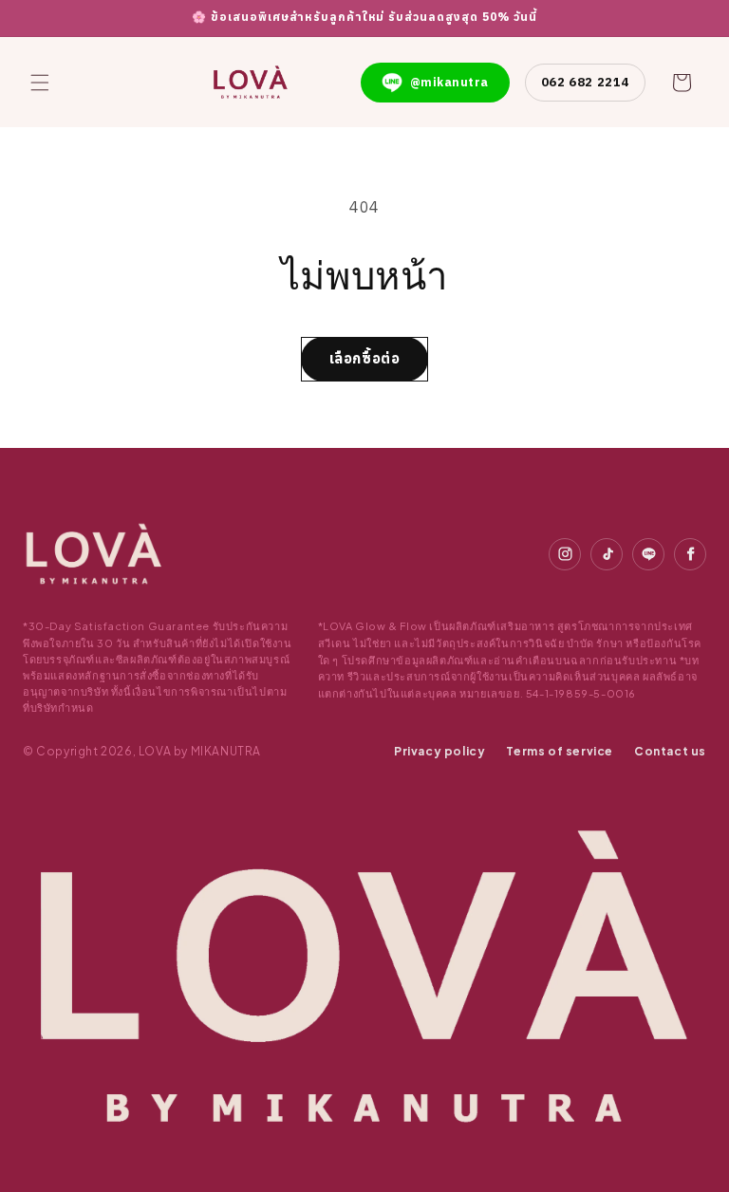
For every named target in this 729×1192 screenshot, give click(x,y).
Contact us (670, 751)
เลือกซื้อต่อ (365, 358)
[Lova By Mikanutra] (94, 554)
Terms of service (559, 751)
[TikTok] (606, 554)
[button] (40, 82)
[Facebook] (690, 554)
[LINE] (648, 554)
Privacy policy (439, 751)
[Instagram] (565, 554)
